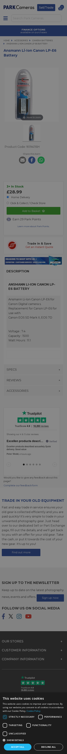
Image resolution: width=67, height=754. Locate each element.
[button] (33, 740)
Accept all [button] (17, 746)
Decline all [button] (48, 746)
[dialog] (33, 723)
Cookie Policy (33, 710)
